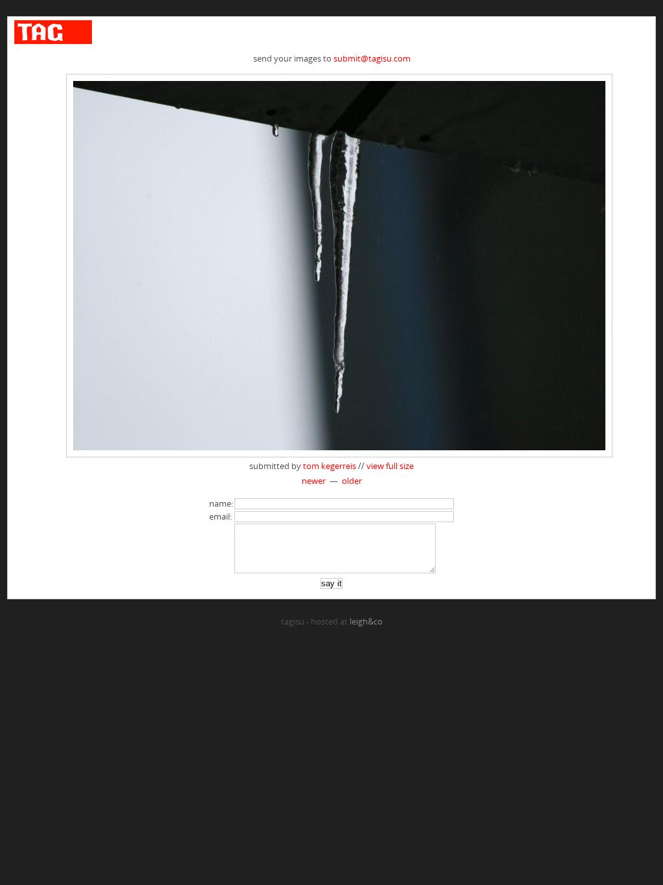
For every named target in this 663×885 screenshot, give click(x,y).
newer (314, 481)
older (352, 481)
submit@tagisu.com (371, 58)
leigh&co (366, 621)
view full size (390, 466)
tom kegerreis (329, 466)
